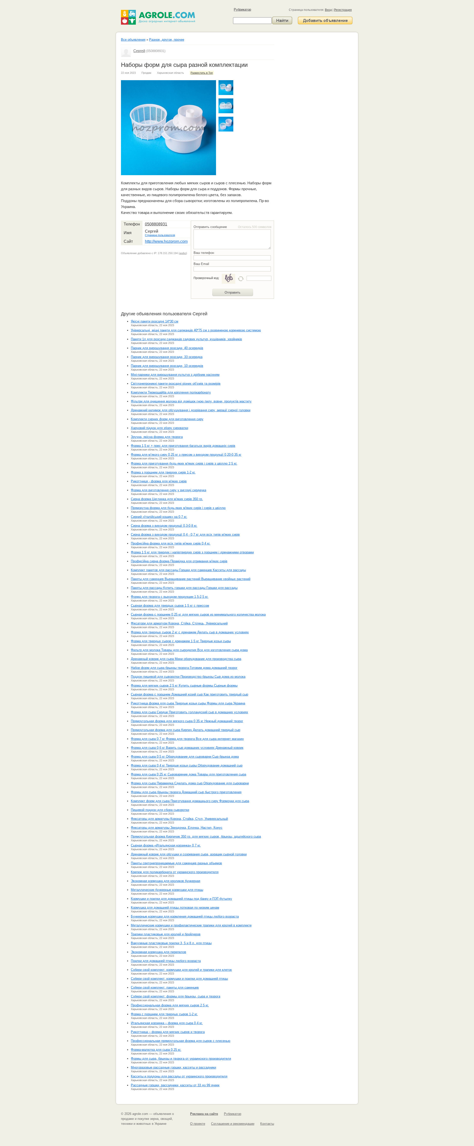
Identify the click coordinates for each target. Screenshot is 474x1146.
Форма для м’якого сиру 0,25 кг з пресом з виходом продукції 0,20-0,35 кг (186, 454)
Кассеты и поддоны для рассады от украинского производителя (179, 1076)
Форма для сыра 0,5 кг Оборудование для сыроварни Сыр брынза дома (185, 756)
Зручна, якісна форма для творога (157, 437)
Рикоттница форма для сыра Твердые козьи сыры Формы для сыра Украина (188, 703)
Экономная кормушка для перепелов (158, 952)
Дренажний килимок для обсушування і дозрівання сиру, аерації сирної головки (190, 410)
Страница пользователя (160, 235)
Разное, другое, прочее (166, 39)
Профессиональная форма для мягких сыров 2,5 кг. (170, 1005)
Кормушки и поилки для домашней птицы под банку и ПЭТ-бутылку (181, 899)
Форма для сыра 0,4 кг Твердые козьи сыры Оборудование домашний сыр (186, 765)
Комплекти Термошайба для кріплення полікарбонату (171, 392)
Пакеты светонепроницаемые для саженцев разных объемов (176, 863)
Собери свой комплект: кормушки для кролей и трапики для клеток (181, 970)
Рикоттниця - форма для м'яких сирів (159, 481)
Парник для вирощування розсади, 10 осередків (167, 366)
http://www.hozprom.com (166, 241)
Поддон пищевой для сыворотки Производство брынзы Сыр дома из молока (188, 676)
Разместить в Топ (202, 72)
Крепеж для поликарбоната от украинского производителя (174, 872)
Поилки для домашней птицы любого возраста (166, 961)
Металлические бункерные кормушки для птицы (167, 890)
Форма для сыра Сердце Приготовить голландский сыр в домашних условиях (189, 712)
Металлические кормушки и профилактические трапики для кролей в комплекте (191, 925)
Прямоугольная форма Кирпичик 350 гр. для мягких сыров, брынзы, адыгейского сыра (196, 836)
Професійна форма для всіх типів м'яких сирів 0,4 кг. (170, 543)
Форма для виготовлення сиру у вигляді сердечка (168, 490)
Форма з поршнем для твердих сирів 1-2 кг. (163, 472)
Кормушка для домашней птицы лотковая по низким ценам (175, 907)
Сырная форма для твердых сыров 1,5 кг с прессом (170, 605)
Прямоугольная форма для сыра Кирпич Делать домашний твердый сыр (185, 730)
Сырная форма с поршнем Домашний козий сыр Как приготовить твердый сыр (189, 694)
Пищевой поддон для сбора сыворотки (160, 810)
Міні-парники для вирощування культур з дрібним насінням (175, 374)
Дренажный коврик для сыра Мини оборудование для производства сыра (186, 659)
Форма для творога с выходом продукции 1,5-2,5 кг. (169, 597)
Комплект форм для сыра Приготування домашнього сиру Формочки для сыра (190, 801)
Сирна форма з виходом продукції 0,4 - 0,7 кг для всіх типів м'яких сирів (185, 534)
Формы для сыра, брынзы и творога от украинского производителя (181, 1058)
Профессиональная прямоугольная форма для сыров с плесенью (180, 1041)
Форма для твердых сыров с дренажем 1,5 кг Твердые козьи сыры (181, 641)
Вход (328, 10)
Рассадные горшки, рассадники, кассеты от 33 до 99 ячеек (175, 1085)
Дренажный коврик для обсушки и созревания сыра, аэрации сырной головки (189, 854)
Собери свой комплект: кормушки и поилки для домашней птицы (179, 978)
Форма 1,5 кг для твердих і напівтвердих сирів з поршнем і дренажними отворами (192, 552)
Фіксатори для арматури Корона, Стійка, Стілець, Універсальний (179, 623)
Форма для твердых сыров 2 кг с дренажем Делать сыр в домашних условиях (190, 632)
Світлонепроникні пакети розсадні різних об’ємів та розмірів (175, 383)
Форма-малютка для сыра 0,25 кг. (156, 1050)
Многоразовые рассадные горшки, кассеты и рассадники (173, 1067)
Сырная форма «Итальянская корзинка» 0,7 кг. (166, 845)
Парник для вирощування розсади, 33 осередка (166, 357)
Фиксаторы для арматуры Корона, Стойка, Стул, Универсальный (179, 819)
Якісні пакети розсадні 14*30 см (154, 321)
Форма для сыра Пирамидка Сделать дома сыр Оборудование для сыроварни (190, 783)
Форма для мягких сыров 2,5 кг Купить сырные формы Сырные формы (184, 685)
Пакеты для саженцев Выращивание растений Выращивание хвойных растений (190, 579)
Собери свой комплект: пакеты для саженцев (165, 987)
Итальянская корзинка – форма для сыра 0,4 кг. (167, 1023)
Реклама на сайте (204, 1114)
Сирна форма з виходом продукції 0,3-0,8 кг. (164, 525)
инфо (182, 253)
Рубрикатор (242, 9)
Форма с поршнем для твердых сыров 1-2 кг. (164, 1014)
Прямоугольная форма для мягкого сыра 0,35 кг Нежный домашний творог (187, 721)
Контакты (267, 1124)
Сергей (139, 51)
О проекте (197, 1124)
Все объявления (133, 39)
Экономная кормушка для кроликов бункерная (165, 881)
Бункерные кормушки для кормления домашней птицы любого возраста (185, 916)
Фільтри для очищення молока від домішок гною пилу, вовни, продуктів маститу (191, 401)
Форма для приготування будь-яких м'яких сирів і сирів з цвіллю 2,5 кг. (184, 463)
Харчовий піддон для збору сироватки (159, 428)
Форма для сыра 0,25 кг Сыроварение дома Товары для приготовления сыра (188, 774)
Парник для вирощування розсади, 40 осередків (167, 348)
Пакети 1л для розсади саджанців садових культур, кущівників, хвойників (186, 339)
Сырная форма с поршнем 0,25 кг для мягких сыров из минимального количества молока (198, 614)
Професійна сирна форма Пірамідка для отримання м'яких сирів (179, 561)
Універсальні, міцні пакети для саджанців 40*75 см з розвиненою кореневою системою (196, 330)
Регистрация (343, 10)
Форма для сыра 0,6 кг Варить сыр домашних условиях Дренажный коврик (187, 748)
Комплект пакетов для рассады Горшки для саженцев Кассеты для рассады (188, 570)
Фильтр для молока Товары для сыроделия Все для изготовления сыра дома (189, 650)
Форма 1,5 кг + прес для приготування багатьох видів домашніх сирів (183, 446)
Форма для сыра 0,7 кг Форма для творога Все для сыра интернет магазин (187, 739)
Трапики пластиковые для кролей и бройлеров (165, 934)
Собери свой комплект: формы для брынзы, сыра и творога (175, 996)
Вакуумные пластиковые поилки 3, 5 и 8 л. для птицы (171, 943)
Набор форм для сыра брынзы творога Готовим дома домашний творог (184, 668)
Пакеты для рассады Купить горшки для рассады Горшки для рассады (184, 588)
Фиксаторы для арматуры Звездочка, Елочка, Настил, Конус (176, 827)
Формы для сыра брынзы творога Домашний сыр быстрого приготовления (186, 792)
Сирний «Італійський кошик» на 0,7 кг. (159, 517)
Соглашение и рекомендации (232, 1124)
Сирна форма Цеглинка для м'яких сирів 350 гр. (167, 499)
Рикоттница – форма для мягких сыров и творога (168, 1032)
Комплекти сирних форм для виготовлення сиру (167, 419)
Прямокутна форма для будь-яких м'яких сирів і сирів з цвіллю (178, 508)
